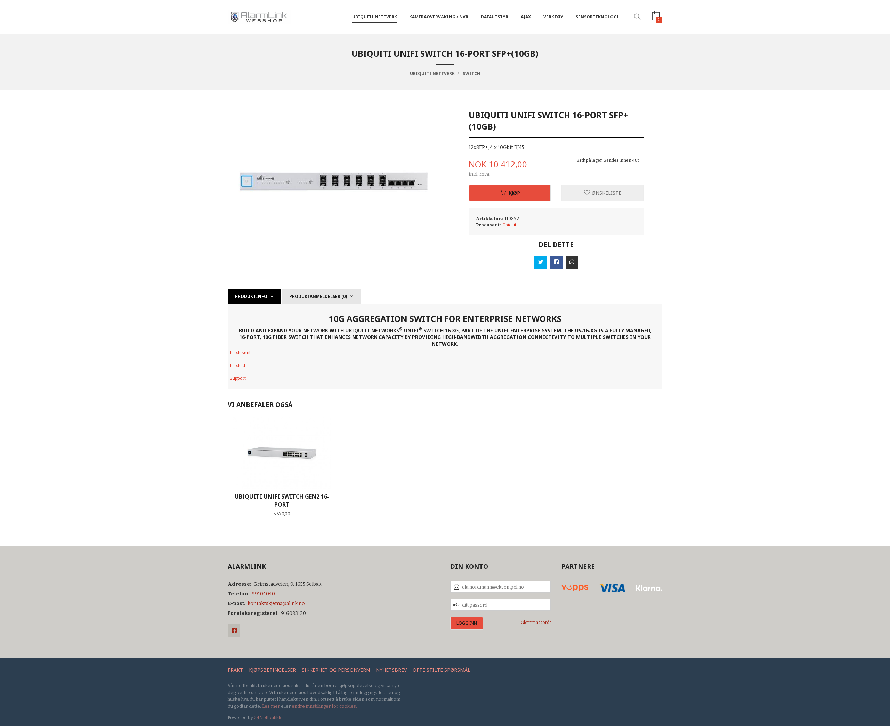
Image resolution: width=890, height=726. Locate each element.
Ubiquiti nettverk (374, 17)
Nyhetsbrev (391, 670)
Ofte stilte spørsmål (441, 670)
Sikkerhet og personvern (336, 670)
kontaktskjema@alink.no (276, 604)
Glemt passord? (536, 622)
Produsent (240, 352)
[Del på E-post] (572, 262)
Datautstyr (494, 17)
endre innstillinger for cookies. (324, 706)
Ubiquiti (510, 225)
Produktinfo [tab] (251, 296)
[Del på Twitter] (540, 262)
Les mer (271, 706)
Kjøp (514, 193)
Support (238, 378)
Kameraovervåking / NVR (438, 17)
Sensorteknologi (597, 17)
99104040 (263, 594)
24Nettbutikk (267, 717)
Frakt (235, 670)
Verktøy (553, 17)
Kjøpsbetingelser (272, 670)
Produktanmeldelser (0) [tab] (318, 296)
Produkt (237, 365)
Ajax (526, 17)
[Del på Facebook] (556, 262)
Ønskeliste (605, 193)
